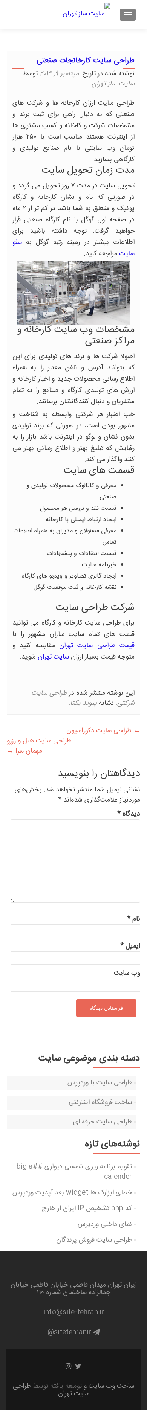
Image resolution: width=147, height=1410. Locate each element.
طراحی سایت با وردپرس (99, 1082)
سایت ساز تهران (113, 84)
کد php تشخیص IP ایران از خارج (87, 1208)
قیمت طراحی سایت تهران (97, 645)
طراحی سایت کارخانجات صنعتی (86, 61)
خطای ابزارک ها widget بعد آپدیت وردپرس (72, 1192)
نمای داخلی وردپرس (105, 1224)
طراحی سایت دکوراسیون (103, 730)
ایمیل (130, 946)
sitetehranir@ (70, 1332)
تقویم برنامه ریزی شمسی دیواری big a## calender (74, 1172)
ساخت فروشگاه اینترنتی (100, 1102)
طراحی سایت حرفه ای (102, 1122)
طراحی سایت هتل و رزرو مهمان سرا (39, 746)
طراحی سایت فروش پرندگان (94, 1240)
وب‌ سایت (127, 973)
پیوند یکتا (83, 703)
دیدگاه (128, 814)
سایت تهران (53, 657)
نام (133, 919)
